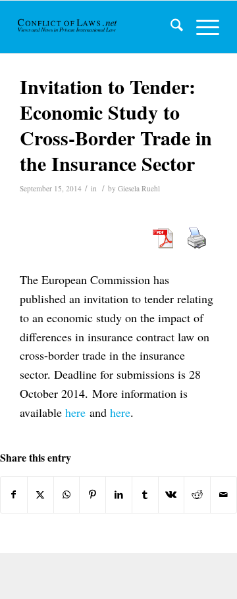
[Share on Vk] (171, 494)
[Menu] (201, 27)
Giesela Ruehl (139, 188)
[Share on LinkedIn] (119, 494)
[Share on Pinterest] (92, 494)
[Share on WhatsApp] (67, 494)
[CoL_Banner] (68, 27)
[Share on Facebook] (14, 494)
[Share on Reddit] (197, 494)
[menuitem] (170, 27)
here (75, 412)
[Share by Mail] (223, 494)
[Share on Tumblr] (145, 494)
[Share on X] (40, 494)
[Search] (170, 27)
